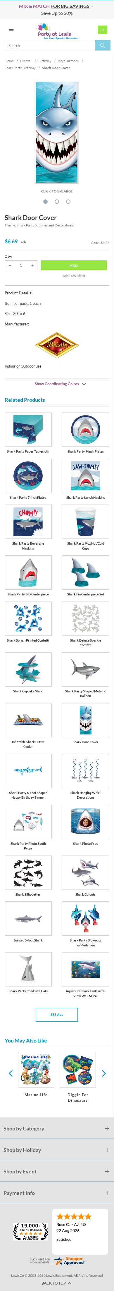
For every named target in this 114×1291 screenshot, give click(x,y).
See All (57, 1014)
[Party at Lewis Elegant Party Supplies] (57, 29)
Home (9, 61)
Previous (11, 1073)
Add (74, 265)
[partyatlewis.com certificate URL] (57, 1260)
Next (103, 1073)
